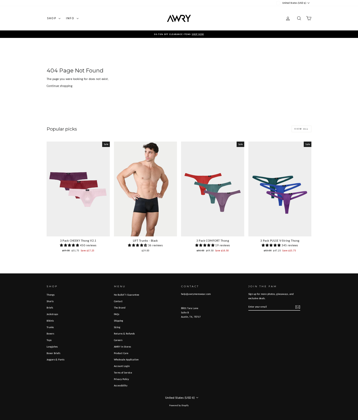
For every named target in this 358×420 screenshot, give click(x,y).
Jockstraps (52, 314)
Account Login (122, 366)
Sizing (117, 327)
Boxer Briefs (53, 353)
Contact (118, 301)
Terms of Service (123, 372)
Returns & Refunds (124, 333)
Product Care (121, 353)
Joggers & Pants (55, 359)
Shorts (50, 301)
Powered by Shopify (179, 405)
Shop (52, 18)
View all (301, 129)
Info (71, 18)
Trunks (50, 327)
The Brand (119, 307)
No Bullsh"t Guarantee (126, 294)
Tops (49, 340)
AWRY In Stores (122, 346)
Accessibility (121, 385)
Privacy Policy (121, 379)
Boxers (50, 333)
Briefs (50, 307)
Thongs (51, 294)
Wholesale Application (126, 359)
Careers (118, 340)
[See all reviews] (70, 245)
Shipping (118, 320)
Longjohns (52, 346)
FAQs (116, 314)
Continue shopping (59, 86)
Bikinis (50, 320)
